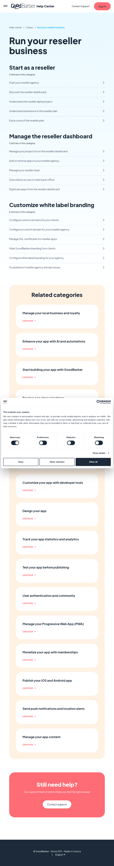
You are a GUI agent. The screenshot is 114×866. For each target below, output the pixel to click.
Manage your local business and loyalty (51, 313)
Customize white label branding (51, 204)
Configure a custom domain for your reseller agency (39, 229)
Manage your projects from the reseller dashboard (38, 151)
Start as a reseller (32, 67)
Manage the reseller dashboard (50, 136)
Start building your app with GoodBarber (53, 369)
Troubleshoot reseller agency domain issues (34, 267)
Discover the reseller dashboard (27, 92)
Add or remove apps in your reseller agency (34, 160)
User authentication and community (49, 595)
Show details (99, 453)
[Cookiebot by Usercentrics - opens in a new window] (98, 402)
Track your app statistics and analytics (51, 539)
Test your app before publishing (46, 567)
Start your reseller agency (24, 82)
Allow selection (57, 462)
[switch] (43, 443)
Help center (15, 27)
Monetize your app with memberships (50, 652)
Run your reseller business (51, 27)
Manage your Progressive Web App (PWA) (53, 624)
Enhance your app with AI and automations (54, 341)
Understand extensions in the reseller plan (33, 111)
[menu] (5, 6)
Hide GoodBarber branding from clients (32, 248)
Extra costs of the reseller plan (26, 120)
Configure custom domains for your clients (34, 220)
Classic (29, 27)
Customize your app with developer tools (53, 482)
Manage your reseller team (24, 170)
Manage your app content (41, 737)
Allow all (93, 462)
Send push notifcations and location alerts (54, 708)
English (59, 854)
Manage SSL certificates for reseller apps (33, 239)
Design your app (34, 511)
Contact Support (81, 6)
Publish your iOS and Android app (47, 680)
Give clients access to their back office (31, 179)
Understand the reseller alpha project (30, 101)
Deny (20, 462)
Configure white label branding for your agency (36, 257)
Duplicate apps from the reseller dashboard (34, 189)
